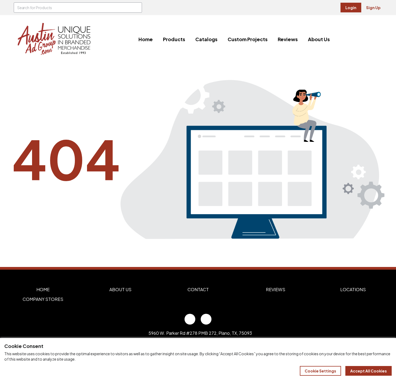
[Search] (137, 7)
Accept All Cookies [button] (368, 370)
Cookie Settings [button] (320, 370)
